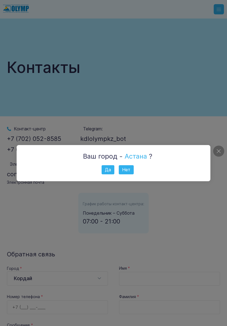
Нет (126, 169)
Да (108, 169)
